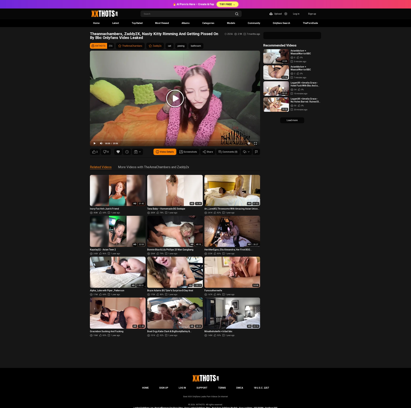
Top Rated (137, 23)
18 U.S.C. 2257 (261, 388)
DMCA (239, 388)
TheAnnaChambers (132, 46)
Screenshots (190, 152)
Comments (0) (230, 152)
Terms (222, 388)
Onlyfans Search (281, 23)
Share (210, 152)
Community (254, 23)
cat (169, 46)
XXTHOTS (200, 405)
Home (96, 23)
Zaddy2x (157, 46)
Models (231, 23)
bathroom (196, 46)
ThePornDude (310, 23)
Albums (186, 23)
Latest (115, 23)
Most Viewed (162, 23)
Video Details (167, 152)
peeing (181, 46)
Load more (292, 120)
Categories (208, 23)
